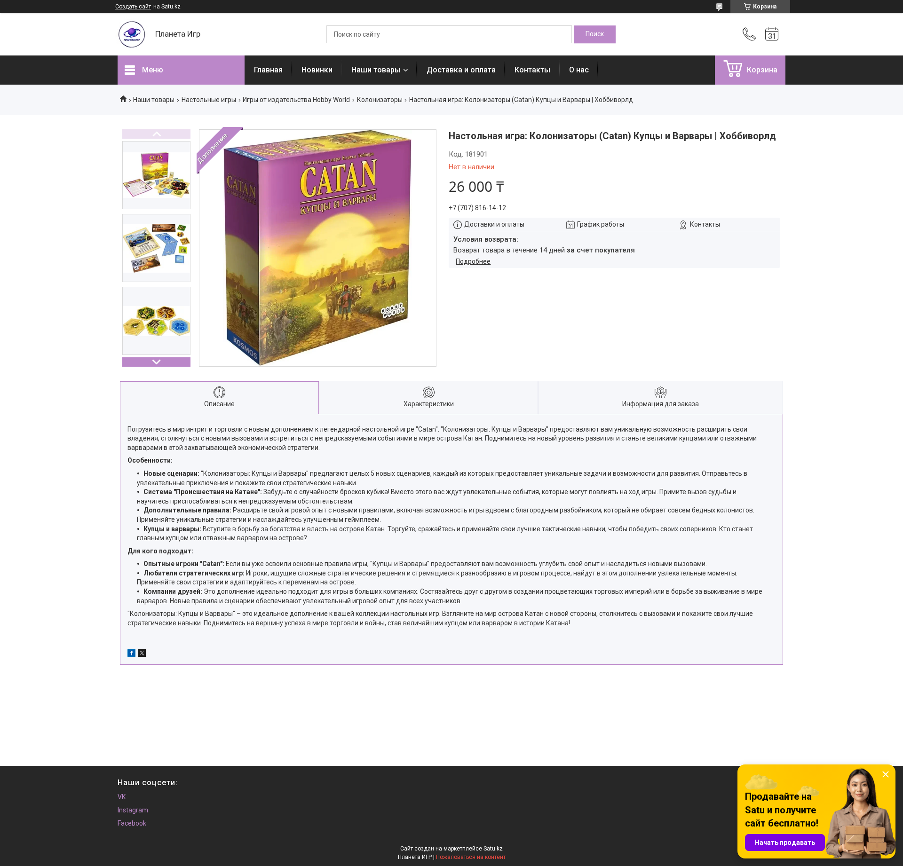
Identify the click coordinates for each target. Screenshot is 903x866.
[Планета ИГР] (131, 34)
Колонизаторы (380, 99)
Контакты (532, 69)
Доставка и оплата (461, 69)
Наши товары (376, 69)
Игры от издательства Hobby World (296, 99)
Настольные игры (209, 99)
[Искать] (595, 34)
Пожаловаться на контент (471, 857)
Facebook (132, 823)
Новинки (317, 69)
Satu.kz (493, 848)
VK (122, 797)
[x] (142, 654)
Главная (268, 69)
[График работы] (771, 34)
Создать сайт (133, 6)
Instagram (133, 810)
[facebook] (131, 654)
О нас (579, 69)
